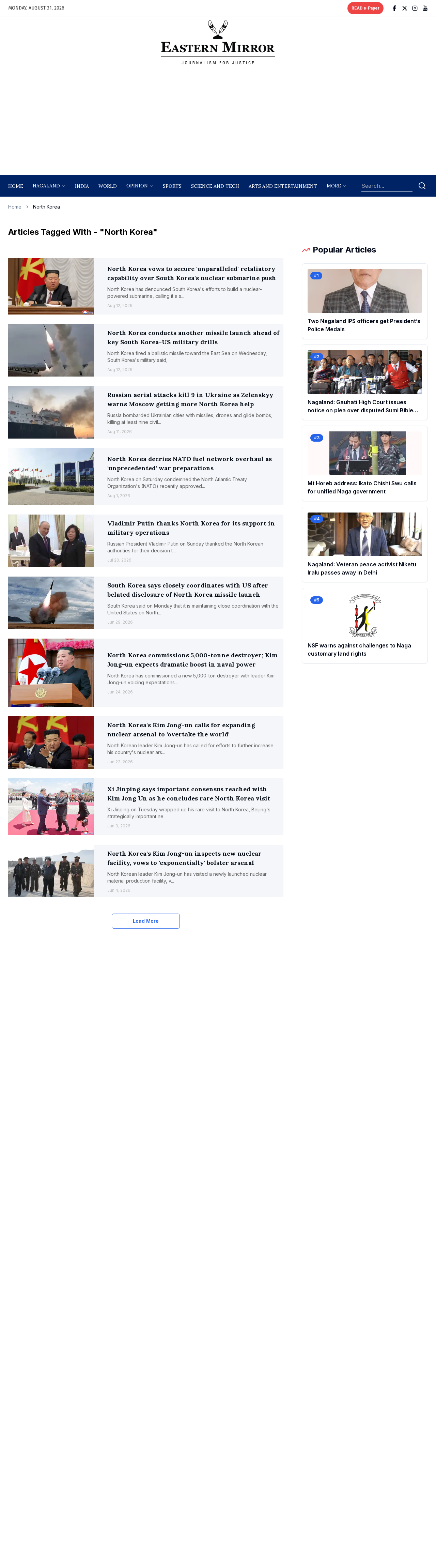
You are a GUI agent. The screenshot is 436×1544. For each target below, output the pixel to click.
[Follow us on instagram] (415, 8)
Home (15, 186)
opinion (137, 186)
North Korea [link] (46, 207)
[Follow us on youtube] (425, 8)
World (107, 186)
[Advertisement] (218, 121)
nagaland (46, 186)
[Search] (422, 186)
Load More (146, 921)
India (82, 186)
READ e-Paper (365, 8)
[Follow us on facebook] (394, 8)
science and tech (215, 186)
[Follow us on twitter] (404, 8)
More (334, 186)
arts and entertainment (283, 186)
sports (172, 186)
